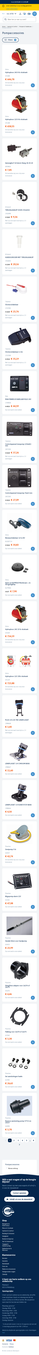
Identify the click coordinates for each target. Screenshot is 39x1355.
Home (3, 26)
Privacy (12, 1344)
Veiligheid (5, 1236)
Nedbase (11, 1347)
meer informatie (12, 9)
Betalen (4, 1258)
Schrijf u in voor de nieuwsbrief (21, 1199)
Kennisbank (5, 1263)
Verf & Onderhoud (7, 1241)
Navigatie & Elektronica (6, 1224)
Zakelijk (4, 1274)
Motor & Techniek (7, 1228)
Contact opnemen (19, 1193)
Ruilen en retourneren (9, 1269)
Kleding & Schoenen (8, 1233)
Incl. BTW (10, 14)
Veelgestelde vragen (8, 1271)
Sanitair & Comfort (12, 26)
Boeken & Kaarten (7, 1239)
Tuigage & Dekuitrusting (6, 1245)
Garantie (5, 1261)
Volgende (19, 1144)
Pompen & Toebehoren (25, 26)
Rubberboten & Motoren (7, 1249)
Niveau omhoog (13, 1168)
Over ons (5, 1266)
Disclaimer (5, 1344)
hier (3, 1332)
